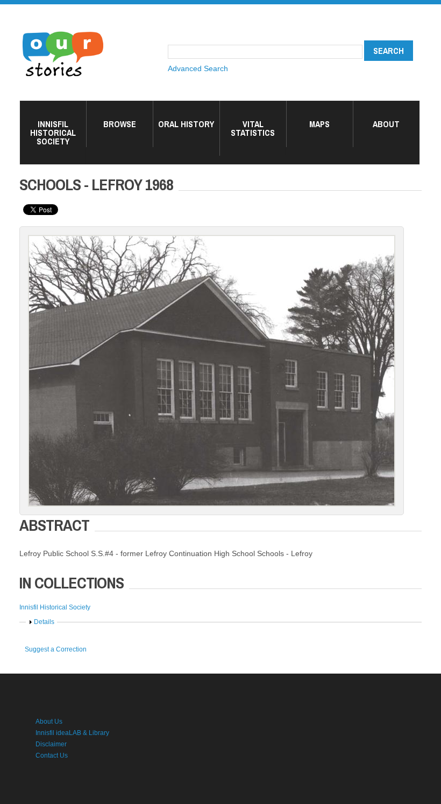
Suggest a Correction (56, 649)
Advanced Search (198, 68)
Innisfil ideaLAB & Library (72, 733)
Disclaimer (51, 744)
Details (44, 622)
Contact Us (51, 755)
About (386, 124)
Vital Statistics (253, 128)
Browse (119, 124)
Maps (319, 124)
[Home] (63, 32)
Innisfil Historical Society (53, 132)
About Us (48, 721)
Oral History (186, 124)
